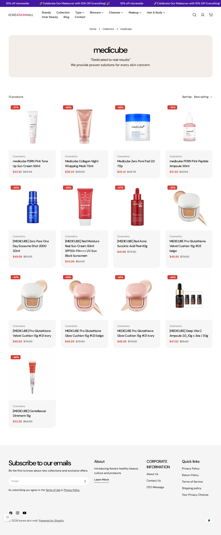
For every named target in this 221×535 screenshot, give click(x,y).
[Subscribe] (85, 481)
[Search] (194, 14)
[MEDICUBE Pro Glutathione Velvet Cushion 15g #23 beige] (189, 207)
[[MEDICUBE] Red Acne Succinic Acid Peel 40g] (136, 207)
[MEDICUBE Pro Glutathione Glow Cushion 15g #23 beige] (84, 296)
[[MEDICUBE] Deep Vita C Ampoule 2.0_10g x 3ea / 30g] (189, 296)
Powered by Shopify (51, 520)
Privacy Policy (191, 468)
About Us (152, 474)
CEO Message (155, 487)
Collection (108, 29)
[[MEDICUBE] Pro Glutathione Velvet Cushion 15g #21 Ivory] (32, 296)
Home (92, 29)
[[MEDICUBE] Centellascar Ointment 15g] (32, 376)
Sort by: (187, 97)
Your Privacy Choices (195, 495)
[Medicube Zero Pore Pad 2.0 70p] (136, 126)
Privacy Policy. (72, 490)
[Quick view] (51, 111)
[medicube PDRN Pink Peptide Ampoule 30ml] (189, 126)
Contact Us (154, 480)
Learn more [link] (101, 479)
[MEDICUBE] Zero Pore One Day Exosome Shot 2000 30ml (31, 246)
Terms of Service (192, 481)
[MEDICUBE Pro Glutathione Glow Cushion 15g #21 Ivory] (136, 296)
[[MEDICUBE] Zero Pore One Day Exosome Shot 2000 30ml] (32, 207)
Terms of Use (53, 490)
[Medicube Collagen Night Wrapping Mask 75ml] (84, 126)
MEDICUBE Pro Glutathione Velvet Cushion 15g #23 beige (188, 246)
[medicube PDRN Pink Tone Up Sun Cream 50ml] (32, 126)
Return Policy (190, 475)
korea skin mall (28, 520)
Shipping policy (191, 488)
